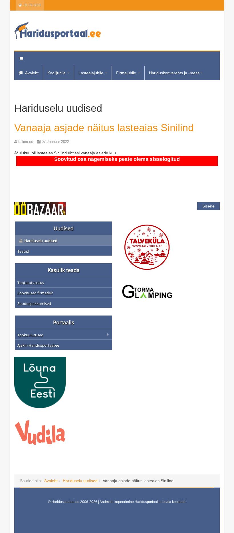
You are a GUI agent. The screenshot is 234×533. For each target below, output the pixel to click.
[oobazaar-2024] (40, 208)
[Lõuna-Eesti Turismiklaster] (40, 382)
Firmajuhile (126, 73)
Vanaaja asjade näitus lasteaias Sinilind (104, 127)
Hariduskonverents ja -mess (174, 73)
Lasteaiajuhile (91, 73)
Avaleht (32, 73)
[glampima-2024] (147, 291)
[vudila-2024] (40, 432)
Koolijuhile (57, 73)
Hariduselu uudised (80, 480)
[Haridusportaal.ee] (57, 30)
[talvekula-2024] (147, 246)
